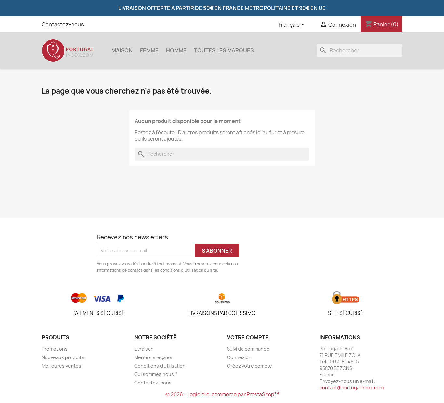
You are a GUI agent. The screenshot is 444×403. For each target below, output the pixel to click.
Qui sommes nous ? (155, 374)
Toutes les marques (224, 50)
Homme (176, 50)
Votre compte (247, 337)
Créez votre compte (249, 366)
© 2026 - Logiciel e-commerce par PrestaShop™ (222, 394)
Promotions (55, 349)
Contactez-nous (63, 24)
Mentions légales (153, 357)
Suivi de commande (248, 349)
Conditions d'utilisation (160, 366)
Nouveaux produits (63, 357)
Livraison (144, 349)
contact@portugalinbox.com (352, 387)
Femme (149, 50)
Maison (122, 50)
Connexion (239, 357)
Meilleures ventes (61, 366)
